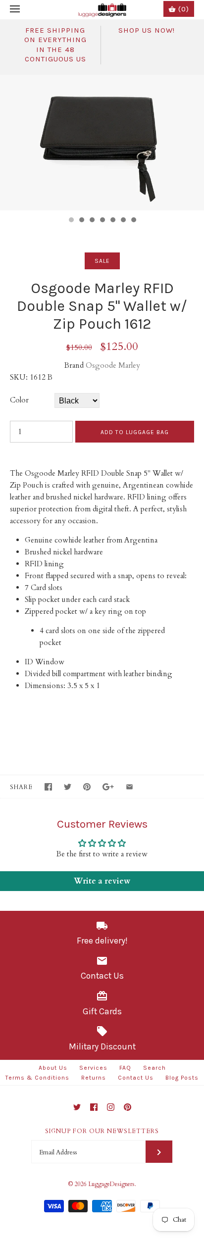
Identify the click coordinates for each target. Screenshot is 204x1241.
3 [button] (92, 221)
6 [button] (123, 221)
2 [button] (81, 221)
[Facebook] (94, 1107)
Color (19, 400)
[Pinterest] (127, 1107)
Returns (93, 1077)
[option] (102, 143)
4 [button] (102, 221)
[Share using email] (129, 787)
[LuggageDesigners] (102, 9)
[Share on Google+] (108, 787)
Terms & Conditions (37, 1077)
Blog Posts (182, 1077)
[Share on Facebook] (48, 787)
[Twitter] (77, 1107)
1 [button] (71, 221)
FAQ (125, 1067)
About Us (53, 1067)
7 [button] (133, 221)
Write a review (102, 881)
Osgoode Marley (113, 365)
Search (154, 1067)
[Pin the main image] (87, 787)
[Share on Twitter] (67, 787)
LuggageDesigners (111, 1184)
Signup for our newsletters (102, 1131)
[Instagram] (110, 1107)
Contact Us (135, 1077)
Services (93, 1067)
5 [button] (112, 221)
